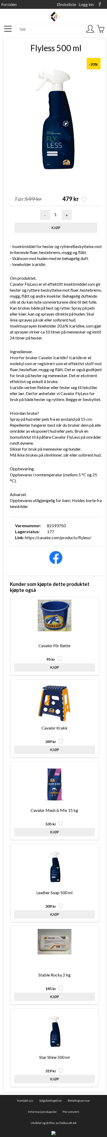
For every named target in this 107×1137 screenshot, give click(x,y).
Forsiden (9, 4)
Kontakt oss (25, 1100)
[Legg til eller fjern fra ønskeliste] (83, 199)
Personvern (71, 1112)
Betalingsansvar (79, 1100)
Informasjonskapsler (42, 1112)
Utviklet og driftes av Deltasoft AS (53, 1123)
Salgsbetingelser (50, 1100)
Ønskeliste (66, 4)
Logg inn (86, 4)
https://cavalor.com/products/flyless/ (58, 537)
